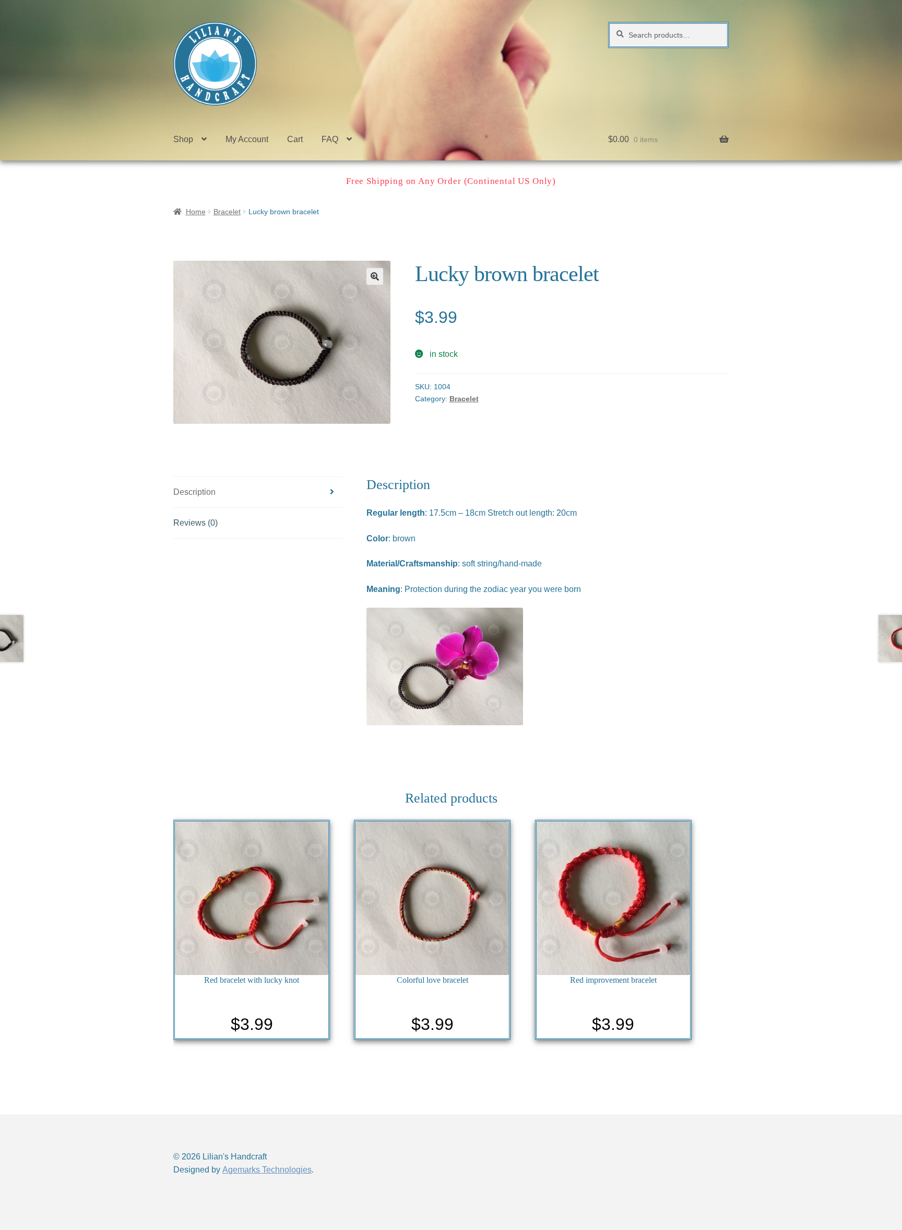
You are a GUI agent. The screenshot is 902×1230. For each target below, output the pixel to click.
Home (196, 211)
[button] (374, 276)
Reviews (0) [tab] (195, 522)
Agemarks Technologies (267, 1169)
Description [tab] (194, 492)
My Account (246, 139)
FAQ (330, 139)
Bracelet (227, 211)
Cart (295, 139)
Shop (183, 139)
